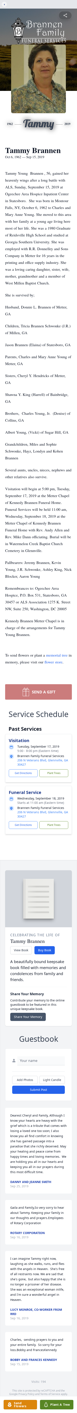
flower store (53, 661)
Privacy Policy (26, 1394)
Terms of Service (50, 1394)
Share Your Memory (28, 1017)
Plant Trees (54, 773)
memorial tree (57, 655)
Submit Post (38, 1090)
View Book (21, 950)
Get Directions (23, 773)
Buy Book (44, 950)
